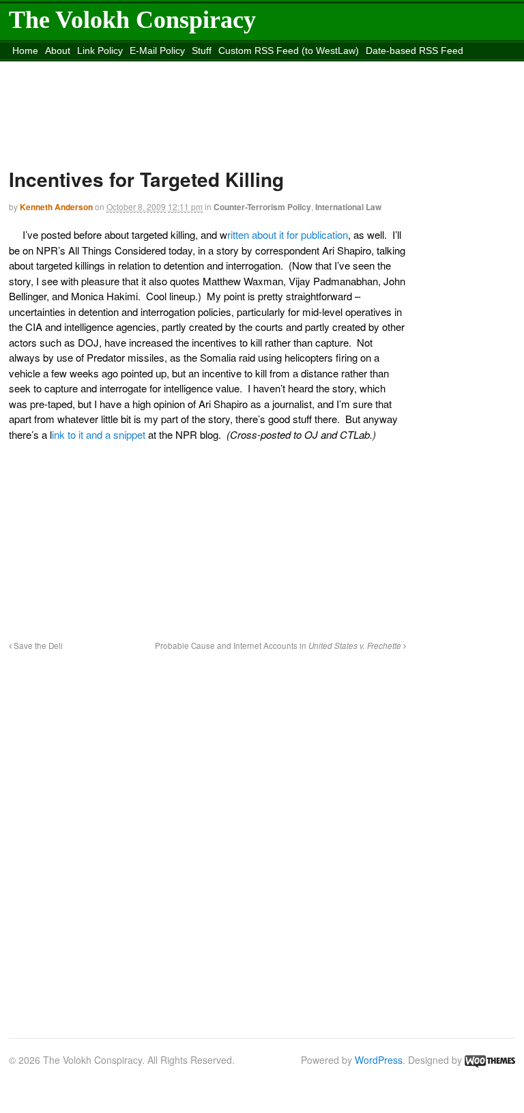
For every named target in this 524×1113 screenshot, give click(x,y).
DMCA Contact (44, 67)
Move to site (354, 67)
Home (25, 50)
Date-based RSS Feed (414, 50)
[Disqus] (207, 836)
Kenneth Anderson (56, 207)
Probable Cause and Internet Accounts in (278, 645)
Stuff (202, 50)
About (57, 50)
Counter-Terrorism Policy (262, 207)
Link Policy (100, 50)
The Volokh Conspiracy (132, 19)
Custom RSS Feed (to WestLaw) (288, 50)
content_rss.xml (117, 67)
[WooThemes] (490, 1060)
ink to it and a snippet (98, 434)
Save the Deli (37, 645)
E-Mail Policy (157, 50)
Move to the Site (231, 67)
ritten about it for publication (287, 234)
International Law (348, 207)
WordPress (379, 1060)
